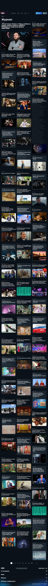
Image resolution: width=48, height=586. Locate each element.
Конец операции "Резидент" (39, 132)
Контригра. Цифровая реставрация (37, 527)
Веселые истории (41, 131)
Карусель (39, 303)
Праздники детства (38, 139)
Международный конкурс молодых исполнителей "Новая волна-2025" (39, 285)
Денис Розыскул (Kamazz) (20, 538)
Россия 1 (10, 231)
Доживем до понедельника (35, 105)
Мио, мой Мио (33, 139)
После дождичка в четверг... (35, 106)
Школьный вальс (37, 108)
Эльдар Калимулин (24, 158)
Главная (3, 16)
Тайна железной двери (35, 136)
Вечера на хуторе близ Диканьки (36, 123)
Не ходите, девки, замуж (35, 117)
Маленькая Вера (34, 126)
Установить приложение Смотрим (21, 568)
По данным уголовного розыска (36, 115)
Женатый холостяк (34, 114)
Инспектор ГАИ (40, 120)
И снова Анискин (42, 103)
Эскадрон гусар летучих (35, 131)
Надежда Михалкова (7, 365)
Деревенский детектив (40, 114)
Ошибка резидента (34, 128)
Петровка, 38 (43, 109)
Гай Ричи (8, 250)
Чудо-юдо (23, 304)
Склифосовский (8, 344)
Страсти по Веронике (40, 66)
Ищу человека (34, 132)
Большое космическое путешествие (41, 128)
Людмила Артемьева (4, 364)
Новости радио (3, 117)
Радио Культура (13, 117)
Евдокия (38, 103)
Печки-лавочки (38, 126)
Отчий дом (40, 134)
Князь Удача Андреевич (35, 125)
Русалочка (33, 142)
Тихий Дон (33, 108)
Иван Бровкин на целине (35, 120)
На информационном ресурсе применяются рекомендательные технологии (38, 583)
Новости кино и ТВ (4, 30)
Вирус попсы (8, 30)
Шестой (42, 111)
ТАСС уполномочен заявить (38, 142)
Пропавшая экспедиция (42, 106)
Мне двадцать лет (40, 136)
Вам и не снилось (42, 115)
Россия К (23, 230)
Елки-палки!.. (33, 137)
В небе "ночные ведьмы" (41, 140)
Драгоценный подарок (34, 129)
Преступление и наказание (35, 109)
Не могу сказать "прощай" (42, 122)
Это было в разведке (34, 140)
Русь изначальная (38, 137)
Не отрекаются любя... (40, 524)
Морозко (40, 105)
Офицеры (40, 109)
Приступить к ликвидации (41, 125)
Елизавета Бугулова (35, 529)
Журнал (3, 578)
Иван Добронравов (24, 156)
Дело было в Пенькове (41, 112)
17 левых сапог (34, 143)
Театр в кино (38, 505)
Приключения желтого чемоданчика (36, 111)
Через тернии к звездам (35, 134)
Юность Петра (42, 126)
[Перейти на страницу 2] (37, 563)
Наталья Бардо (19, 156)
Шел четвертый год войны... (35, 122)
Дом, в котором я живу (35, 112)
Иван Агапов (12, 365)
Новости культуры (8, 117)
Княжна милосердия (35, 526)
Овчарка (8, 231)
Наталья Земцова (19, 158)
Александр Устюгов (10, 364)
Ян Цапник (3, 365)
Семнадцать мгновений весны (40, 143)
